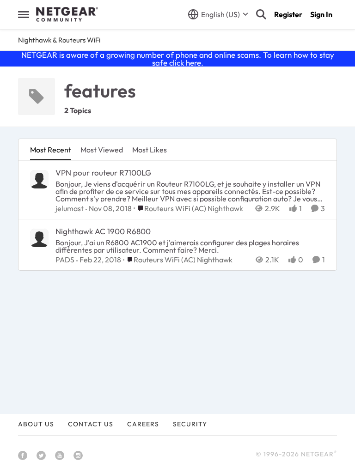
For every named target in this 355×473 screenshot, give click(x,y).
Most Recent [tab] (50, 149)
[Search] (261, 14)
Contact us (90, 424)
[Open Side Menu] (23, 14)
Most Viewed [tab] (101, 149)
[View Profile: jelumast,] (39, 179)
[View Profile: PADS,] (39, 238)
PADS (64, 259)
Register (288, 14)
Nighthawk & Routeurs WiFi (59, 40)
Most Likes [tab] (149, 149)
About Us (36, 424)
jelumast (69, 208)
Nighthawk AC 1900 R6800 (103, 231)
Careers (143, 424)
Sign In (321, 14)
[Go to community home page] (67, 14)
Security (190, 424)
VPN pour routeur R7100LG (103, 172)
